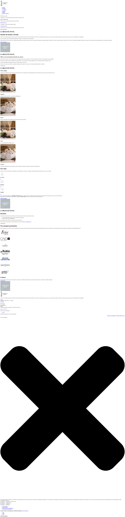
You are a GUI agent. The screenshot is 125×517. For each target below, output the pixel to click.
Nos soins (3, 8)
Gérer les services (5, 507)
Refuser (5, 510)
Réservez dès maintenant (4, 19)
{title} (3, 512)
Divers (5, 9)
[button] (62, 408)
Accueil (3, 7)
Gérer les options (5, 506)
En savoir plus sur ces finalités (7, 509)
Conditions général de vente (120, 315)
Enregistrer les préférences (18, 510)
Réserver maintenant (5, 13)
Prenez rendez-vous (3, 22)
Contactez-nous (2, 65)
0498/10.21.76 (29, 221)
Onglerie (3, 10)
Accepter (2, 510)
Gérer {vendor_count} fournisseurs (7, 508)
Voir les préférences (10, 510)
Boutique (3, 11)
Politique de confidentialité (111, 315)
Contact (3, 12)
